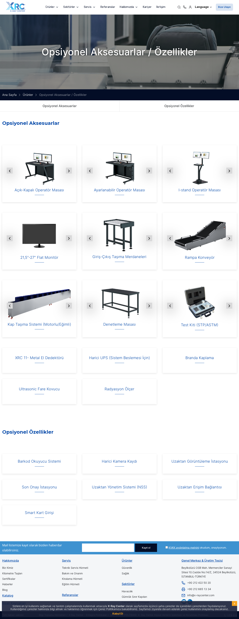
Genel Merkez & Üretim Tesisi (202, 560)
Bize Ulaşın (224, 6)
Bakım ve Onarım (72, 573)
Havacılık (127, 591)
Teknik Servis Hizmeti (75, 567)
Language (202, 7)
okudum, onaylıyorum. (198, 547)
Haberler (7, 584)
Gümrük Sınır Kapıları (134, 596)
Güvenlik (127, 567)
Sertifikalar (8, 578)
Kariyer (147, 7)
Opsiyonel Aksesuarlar (60, 106)
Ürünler (127, 560)
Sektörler (128, 584)
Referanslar (107, 7)
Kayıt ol (146, 547)
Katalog (7, 595)
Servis (66, 560)
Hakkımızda (10, 560)
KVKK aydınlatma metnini (184, 547)
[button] (52, 7)
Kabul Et (117, 613)
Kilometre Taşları (12, 573)
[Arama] (179, 7)
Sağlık (125, 573)
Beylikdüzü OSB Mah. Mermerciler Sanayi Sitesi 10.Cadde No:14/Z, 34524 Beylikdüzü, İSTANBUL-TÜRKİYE (208, 572)
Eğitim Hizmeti (70, 584)
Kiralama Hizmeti (72, 578)
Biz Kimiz (7, 567)
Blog (5, 589)
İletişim (161, 7)
